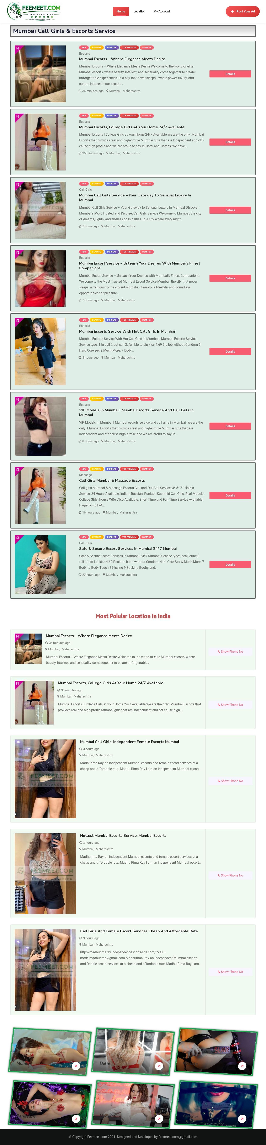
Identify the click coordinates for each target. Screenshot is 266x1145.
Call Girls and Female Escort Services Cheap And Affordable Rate (139, 931)
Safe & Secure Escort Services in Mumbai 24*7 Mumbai (128, 548)
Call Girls (85, 189)
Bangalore (26, 1116)
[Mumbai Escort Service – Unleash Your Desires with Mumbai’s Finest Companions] (40, 278)
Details (230, 74)
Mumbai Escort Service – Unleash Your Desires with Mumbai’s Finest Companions (139, 266)
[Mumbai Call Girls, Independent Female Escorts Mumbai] (45, 778)
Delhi (104, 1063)
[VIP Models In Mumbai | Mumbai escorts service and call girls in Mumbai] (40, 426)
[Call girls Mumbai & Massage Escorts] (40, 495)
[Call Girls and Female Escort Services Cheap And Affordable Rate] (45, 970)
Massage (85, 475)
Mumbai (115, 91)
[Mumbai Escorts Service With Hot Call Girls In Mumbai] (40, 351)
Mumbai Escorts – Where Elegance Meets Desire (122, 58)
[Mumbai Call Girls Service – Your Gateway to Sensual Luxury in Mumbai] (40, 210)
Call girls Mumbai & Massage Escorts (112, 480)
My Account (162, 11)
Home (121, 11)
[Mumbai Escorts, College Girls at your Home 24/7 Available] (40, 142)
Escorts (84, 53)
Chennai (190, 1116)
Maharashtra (131, 91)
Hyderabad (110, 1116)
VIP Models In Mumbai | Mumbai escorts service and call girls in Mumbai (136, 412)
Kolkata (190, 1063)
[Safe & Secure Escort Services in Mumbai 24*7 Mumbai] (40, 564)
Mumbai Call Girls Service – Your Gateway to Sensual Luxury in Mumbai (135, 197)
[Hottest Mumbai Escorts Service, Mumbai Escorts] (45, 873)
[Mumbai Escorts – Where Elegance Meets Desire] (40, 73)
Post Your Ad (245, 11)
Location (139, 11)
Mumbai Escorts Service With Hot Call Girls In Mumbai (127, 331)
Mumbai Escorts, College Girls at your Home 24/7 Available (132, 127)
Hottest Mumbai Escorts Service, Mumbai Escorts (123, 835)
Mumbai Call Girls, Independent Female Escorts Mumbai (129, 741)
